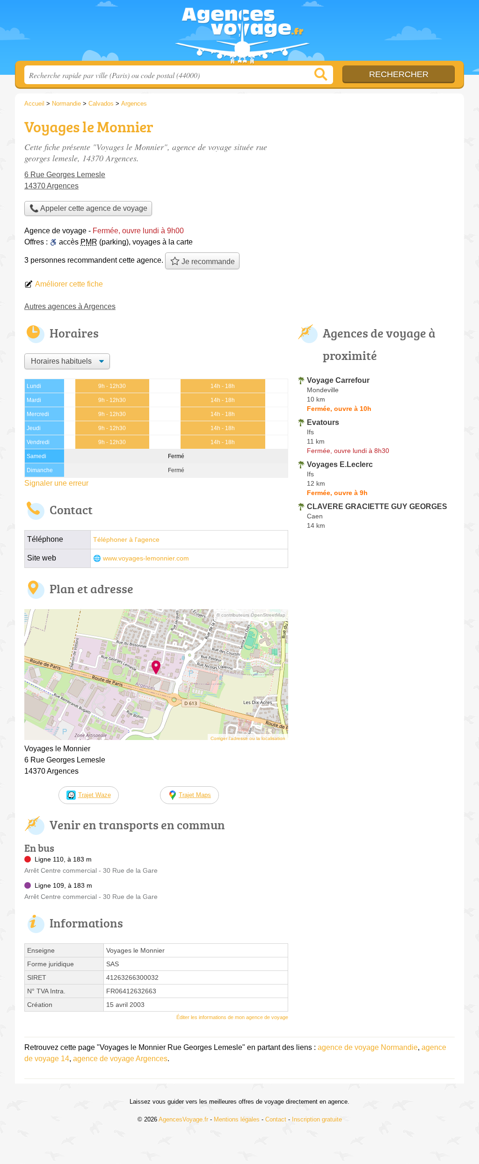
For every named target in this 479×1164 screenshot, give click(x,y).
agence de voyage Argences (120, 1059)
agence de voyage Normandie (368, 1047)
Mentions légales (237, 1119)
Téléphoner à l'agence (126, 539)
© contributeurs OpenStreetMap (251, 615)
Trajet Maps (195, 794)
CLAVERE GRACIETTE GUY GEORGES (377, 506)
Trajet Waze (94, 794)
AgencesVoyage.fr (239, 33)
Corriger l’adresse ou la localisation (247, 738)
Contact (275, 1119)
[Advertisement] (376, 180)
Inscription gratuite (317, 1119)
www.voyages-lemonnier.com (146, 558)
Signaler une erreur (56, 483)
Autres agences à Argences (70, 306)
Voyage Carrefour (338, 380)
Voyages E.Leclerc (340, 464)
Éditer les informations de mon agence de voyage (232, 1017)
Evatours (323, 422)
